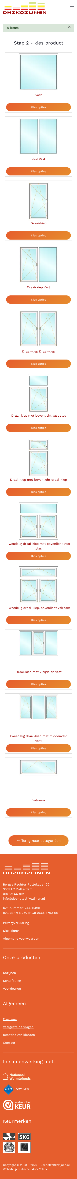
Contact (9, 1043)
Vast (38, 95)
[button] (72, 8)
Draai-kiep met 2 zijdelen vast (39, 672)
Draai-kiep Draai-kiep (38, 351)
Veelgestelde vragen (18, 1027)
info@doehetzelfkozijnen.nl (24, 898)
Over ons (10, 1019)
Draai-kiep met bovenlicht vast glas (38, 415)
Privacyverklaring (16, 923)
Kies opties (38, 107)
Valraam (38, 800)
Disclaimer (11, 931)
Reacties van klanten (19, 1035)
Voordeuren (12, 988)
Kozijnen (9, 973)
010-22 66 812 (13, 894)
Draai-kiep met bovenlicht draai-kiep (38, 479)
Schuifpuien (12, 981)
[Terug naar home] (24, 8)
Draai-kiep (39, 223)
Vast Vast (38, 159)
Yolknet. (44, 1169)
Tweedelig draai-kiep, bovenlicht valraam (38, 608)
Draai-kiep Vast (38, 287)
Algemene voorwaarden (21, 938)
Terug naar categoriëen (41, 840)
